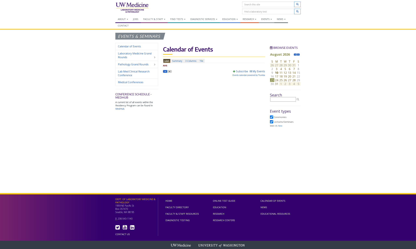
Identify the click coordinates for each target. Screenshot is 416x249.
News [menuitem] (280, 19)
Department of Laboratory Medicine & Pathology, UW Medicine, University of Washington (132, 8)
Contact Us (122, 234)
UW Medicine (181, 245)
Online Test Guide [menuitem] (224, 200)
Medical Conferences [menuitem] (130, 82)
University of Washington (221, 245)
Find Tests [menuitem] (177, 19)
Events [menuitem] (265, 19)
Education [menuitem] (229, 19)
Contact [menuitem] (123, 25)
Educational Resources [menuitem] (275, 213)
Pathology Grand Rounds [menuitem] (133, 64)
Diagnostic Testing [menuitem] (177, 220)
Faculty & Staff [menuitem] (153, 19)
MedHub (119, 108)
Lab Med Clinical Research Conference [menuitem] (134, 73)
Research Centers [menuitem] (224, 220)
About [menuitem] (122, 19)
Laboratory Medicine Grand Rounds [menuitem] (134, 55)
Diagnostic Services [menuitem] (203, 19)
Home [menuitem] (168, 200)
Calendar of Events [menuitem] (129, 46)
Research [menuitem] (249, 19)
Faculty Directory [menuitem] (177, 207)
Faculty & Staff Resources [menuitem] (182, 213)
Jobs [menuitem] (135, 19)
